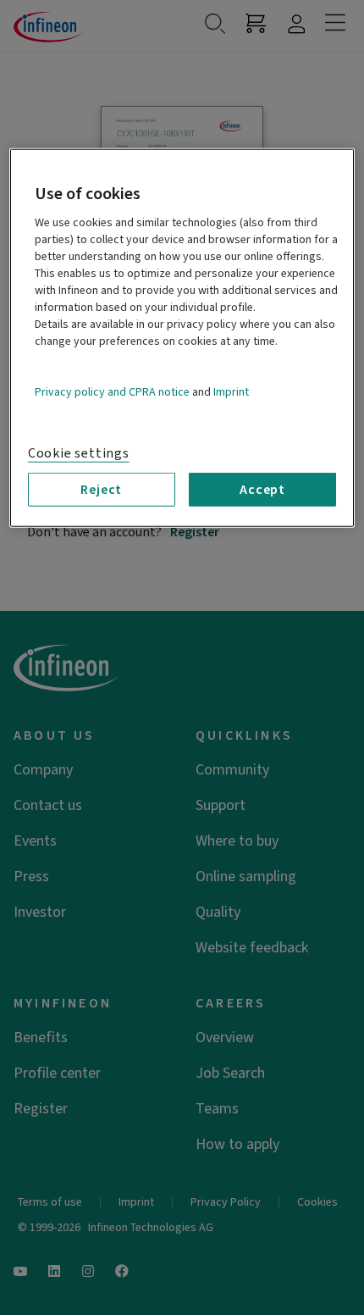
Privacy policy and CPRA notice (112, 392)
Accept (262, 489)
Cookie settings (79, 453)
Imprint (231, 392)
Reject (101, 489)
